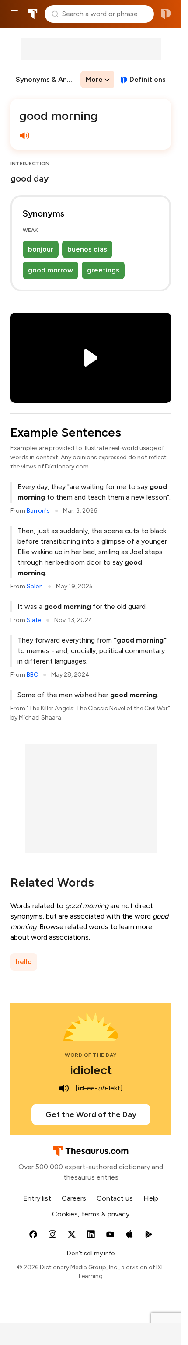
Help (150, 1198)
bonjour (40, 249)
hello (24, 961)
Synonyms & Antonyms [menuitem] (47, 79)
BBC (32, 674)
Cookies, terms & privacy (90, 1214)
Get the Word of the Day (90, 1114)
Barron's (38, 510)
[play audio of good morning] (24, 135)
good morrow (50, 270)
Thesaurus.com (33, 14)
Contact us (115, 1198)
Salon (35, 586)
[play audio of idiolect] (64, 1088)
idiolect (91, 1069)
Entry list (37, 1198)
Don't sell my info (91, 1253)
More (94, 79)
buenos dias (87, 249)
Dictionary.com (166, 14)
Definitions (147, 79)
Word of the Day (91, 1055)
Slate (34, 620)
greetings (103, 270)
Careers (74, 1198)
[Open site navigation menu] (15, 14)
